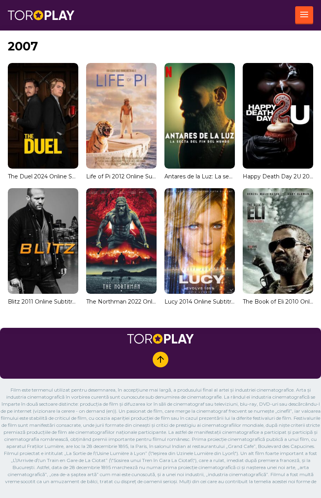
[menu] (304, 15)
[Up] (160, 359)
